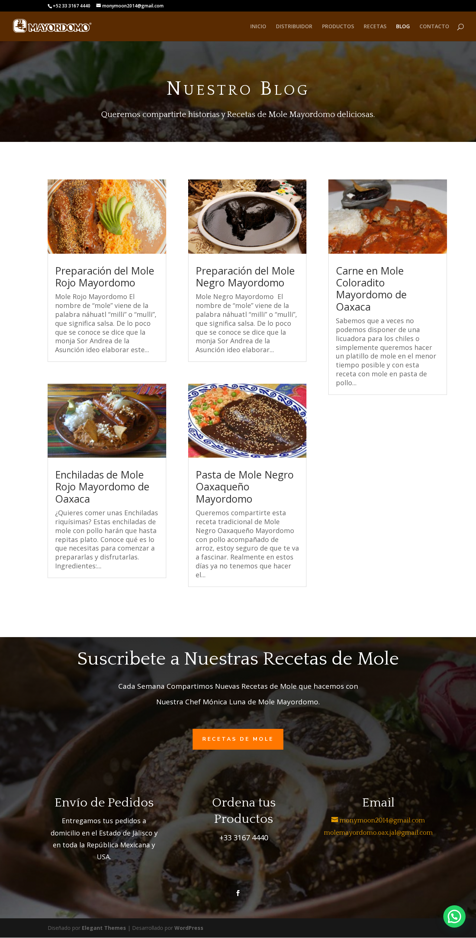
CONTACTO (434, 27)
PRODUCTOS (338, 27)
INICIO (258, 27)
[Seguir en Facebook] (238, 893)
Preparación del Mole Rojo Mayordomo (104, 276)
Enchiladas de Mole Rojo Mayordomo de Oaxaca (102, 487)
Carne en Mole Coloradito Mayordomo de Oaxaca (371, 289)
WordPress (188, 927)
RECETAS (375, 27)
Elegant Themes (104, 927)
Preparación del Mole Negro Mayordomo (245, 276)
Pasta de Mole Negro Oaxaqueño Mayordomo (245, 487)
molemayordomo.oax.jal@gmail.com (378, 833)
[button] (454, 916)
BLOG (403, 27)
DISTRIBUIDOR (294, 27)
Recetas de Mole (238, 739)
